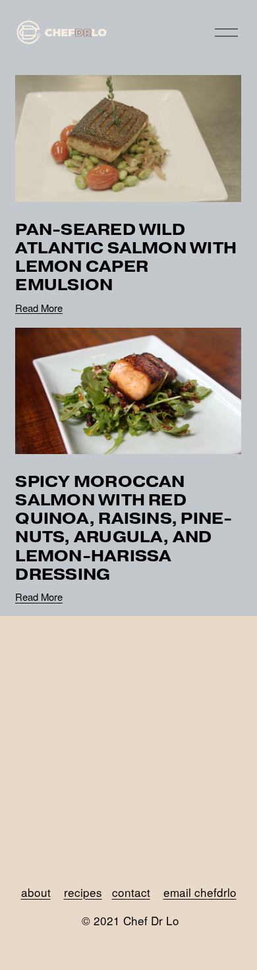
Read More (39, 308)
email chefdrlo (200, 892)
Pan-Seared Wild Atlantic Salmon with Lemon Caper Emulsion (126, 257)
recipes (83, 892)
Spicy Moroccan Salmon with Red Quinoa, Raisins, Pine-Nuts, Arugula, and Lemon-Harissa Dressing (123, 527)
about (36, 892)
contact (131, 892)
